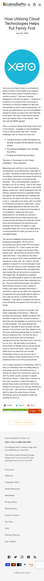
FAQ (7, 528)
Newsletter (10, 495)
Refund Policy (11, 508)
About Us (9, 475)
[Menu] (39, 4)
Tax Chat (9, 522)
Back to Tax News (23, 422)
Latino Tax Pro (25, 573)
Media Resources (12, 489)
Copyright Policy (12, 482)
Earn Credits (10, 541)
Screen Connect (12, 515)
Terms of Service (12, 535)
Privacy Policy (11, 502)
